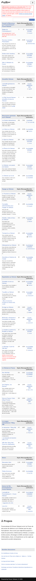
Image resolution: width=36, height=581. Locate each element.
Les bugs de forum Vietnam (7, 561)
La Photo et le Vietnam (8, 148)
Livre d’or (4, 506)
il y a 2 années (29, 129)
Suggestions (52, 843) (8, 503)
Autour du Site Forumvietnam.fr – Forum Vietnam (7, 487)
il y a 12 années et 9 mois (29, 507)
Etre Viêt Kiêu (6, 372)
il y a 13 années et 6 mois (29, 85)
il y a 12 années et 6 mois (29, 319)
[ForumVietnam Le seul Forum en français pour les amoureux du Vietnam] (6, 2)
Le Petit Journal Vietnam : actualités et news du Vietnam (9, 99)
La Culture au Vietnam (8, 129)
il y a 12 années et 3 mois (29, 386)
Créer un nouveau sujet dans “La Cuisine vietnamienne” (14, 564)
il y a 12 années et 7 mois (29, 444)
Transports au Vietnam (8, 233)
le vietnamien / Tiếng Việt (9, 427)
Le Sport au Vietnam (7, 139)
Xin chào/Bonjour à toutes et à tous (9, 553)
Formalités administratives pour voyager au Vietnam (7, 205)
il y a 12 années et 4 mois (29, 195)
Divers (4, 457)
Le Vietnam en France (8, 368)
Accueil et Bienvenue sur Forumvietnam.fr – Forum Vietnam (8, 24)
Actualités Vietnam (7, 79)
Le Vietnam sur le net (8, 175)
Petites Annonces (7, 471)
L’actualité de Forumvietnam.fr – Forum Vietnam (9, 494)
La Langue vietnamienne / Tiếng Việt (8, 423)
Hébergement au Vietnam (9, 245)
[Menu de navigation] (33, 2)
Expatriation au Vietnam (9, 277)
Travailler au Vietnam (8, 292)
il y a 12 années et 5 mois (29, 309)
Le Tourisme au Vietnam (9, 193)
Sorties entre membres (8, 53)
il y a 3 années (29, 175)
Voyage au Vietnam (7, 189)
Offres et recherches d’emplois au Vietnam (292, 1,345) (8, 302)
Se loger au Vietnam (7, 307)
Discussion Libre (6, 462)
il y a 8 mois (29, 120)
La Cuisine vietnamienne (9, 120)
